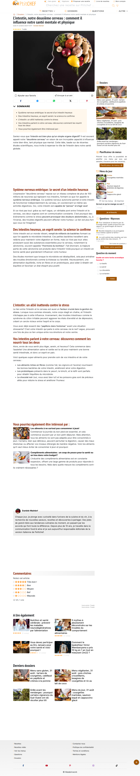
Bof (28, 592)
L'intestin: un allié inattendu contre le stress (38, 119)
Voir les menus (107, 201)
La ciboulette (105, 270)
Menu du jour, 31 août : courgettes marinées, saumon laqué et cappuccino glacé (83, 695)
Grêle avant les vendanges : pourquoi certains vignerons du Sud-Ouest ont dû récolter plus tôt (41, 695)
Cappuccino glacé (114, 194)
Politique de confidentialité (83, 747)
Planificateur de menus (110, 165)
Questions (98, 11)
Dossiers (72, 11)
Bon (29, 585)
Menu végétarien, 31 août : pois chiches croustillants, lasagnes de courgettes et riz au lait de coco (74, 677)
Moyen (30, 589)
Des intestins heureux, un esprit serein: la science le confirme (46, 116)
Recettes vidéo (20, 747)
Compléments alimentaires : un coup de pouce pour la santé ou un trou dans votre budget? (62, 453)
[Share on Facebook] (20, 101)
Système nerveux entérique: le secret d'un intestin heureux (45, 112)
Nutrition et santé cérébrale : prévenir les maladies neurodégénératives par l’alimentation (40, 625)
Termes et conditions (81, 751)
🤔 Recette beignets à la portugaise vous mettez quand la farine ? (110, 232)
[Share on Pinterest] (87, 101)
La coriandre (104, 274)
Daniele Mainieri (38, 26)
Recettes (47, 11)
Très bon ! (32, 582)
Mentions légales (79, 754)
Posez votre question (113, 247)
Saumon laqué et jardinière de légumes (115, 187)
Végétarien (65, 1)
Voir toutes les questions (117, 243)
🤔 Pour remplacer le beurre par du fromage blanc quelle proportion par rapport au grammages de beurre (110, 224)
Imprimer (120, 201)
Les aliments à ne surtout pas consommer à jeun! (55, 428)
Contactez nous (79, 744)
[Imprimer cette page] (92, 95)
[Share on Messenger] (37, 101)
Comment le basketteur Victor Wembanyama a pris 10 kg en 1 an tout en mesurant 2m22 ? (82, 647)
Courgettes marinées (115, 178)
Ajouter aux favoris (26, 95)
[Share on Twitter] (70, 101)
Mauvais (31, 596)
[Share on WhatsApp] (54, 101)
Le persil (103, 267)
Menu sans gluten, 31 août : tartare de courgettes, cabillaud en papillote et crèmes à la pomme (41, 675)
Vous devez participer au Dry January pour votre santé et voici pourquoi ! (41, 646)
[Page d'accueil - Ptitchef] (14, 14)
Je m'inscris (111, 212)
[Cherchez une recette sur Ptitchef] (113, 5)
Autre (121, 11)
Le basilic (103, 263)
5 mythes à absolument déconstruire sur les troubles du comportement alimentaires (73, 626)
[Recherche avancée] (117, 6)
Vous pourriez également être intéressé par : (38, 129)
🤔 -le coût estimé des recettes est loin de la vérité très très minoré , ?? (111, 238)
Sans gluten (52, 1)
